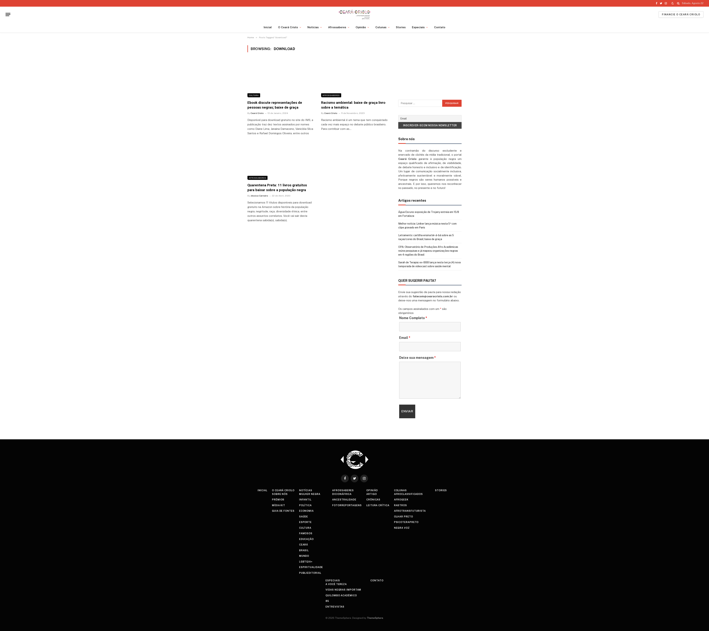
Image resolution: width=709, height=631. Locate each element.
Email (404, 338)
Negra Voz (402, 527)
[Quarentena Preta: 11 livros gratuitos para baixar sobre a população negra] (280, 161)
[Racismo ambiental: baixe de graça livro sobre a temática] (354, 78)
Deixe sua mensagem (417, 358)
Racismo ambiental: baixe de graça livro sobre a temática (353, 105)
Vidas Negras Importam (343, 589)
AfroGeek (401, 499)
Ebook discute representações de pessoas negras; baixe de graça (274, 105)
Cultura (254, 95)
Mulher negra (309, 494)
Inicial (268, 27)
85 (327, 601)
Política (305, 505)
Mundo (304, 556)
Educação (306, 539)
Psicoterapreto (406, 522)
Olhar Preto (403, 516)
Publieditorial (310, 573)
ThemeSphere (375, 618)
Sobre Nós (280, 494)
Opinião (361, 27)
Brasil (304, 550)
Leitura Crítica (377, 505)
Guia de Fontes (283, 510)
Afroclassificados (408, 494)
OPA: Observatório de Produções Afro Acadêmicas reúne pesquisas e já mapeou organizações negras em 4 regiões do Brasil (428, 250)
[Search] (678, 3)
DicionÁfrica (342, 494)
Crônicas (373, 499)
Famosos (305, 533)
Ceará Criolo (257, 113)
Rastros (400, 505)
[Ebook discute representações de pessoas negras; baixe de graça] (280, 78)
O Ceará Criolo (288, 27)
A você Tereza (336, 584)
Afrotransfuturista (410, 510)
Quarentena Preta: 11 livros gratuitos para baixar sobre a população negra (277, 187)
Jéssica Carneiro (259, 195)
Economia (306, 510)
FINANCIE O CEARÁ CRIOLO (681, 14)
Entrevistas (335, 606)
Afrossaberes (337, 27)
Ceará (303, 544)
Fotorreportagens (347, 505)
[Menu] (8, 14)
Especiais (418, 27)
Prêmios (278, 499)
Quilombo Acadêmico (341, 595)
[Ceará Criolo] (354, 14)
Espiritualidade (311, 567)
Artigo (371, 494)
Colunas (380, 27)
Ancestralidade (344, 499)
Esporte (305, 522)
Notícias (313, 27)
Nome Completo (413, 318)
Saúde (303, 516)
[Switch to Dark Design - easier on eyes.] (673, 3)
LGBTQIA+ (306, 561)
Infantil (305, 499)
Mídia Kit (278, 505)
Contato (439, 27)
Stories (401, 27)
